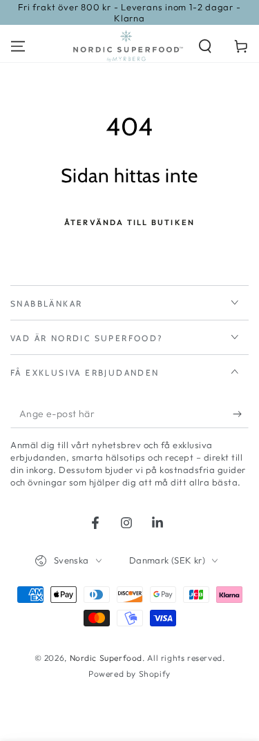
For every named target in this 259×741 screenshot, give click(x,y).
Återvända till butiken (129, 222)
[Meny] (18, 46)
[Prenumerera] (241, 414)
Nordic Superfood (106, 658)
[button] (205, 46)
